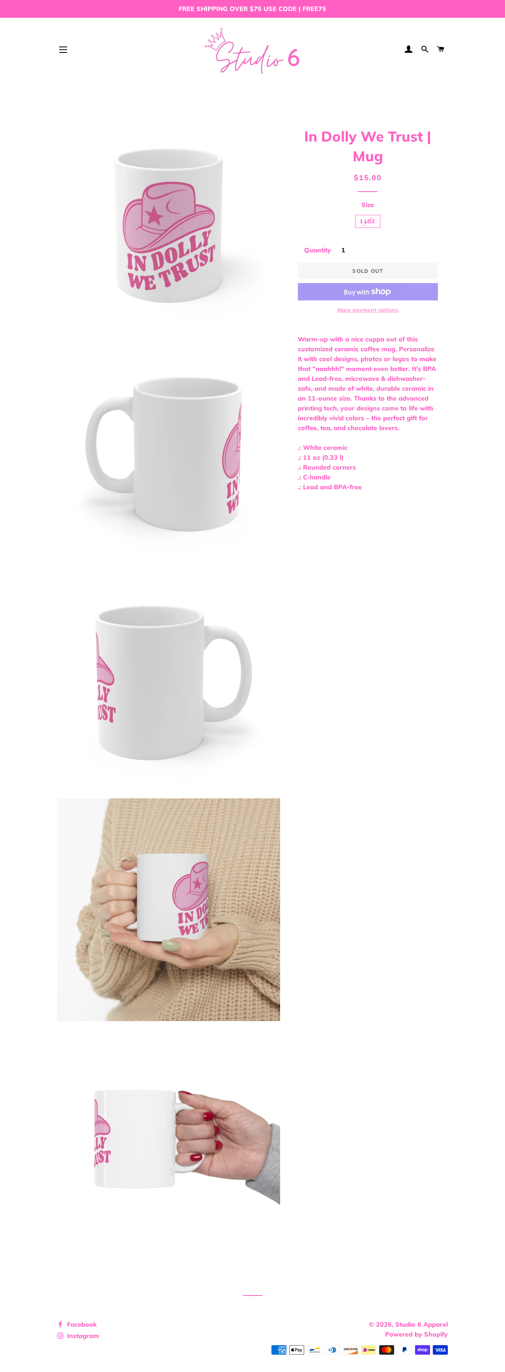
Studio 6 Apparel (421, 1324)
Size (367, 205)
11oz (367, 221)
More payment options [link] (367, 309)
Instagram (82, 1336)
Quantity (317, 250)
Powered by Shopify (416, 1334)
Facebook (81, 1324)
